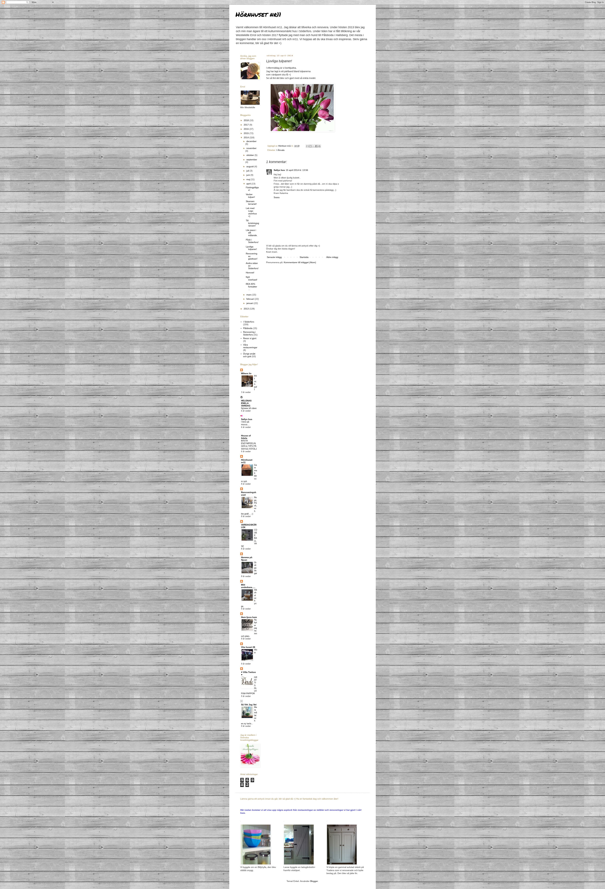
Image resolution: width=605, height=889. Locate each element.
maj (248, 179)
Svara (276, 197)
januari (250, 303)
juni (248, 175)
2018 (246, 120)
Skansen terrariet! (251, 202)
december (251, 141)
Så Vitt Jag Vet (248, 704)
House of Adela (246, 436)
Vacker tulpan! (250, 195)
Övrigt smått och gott (249, 355)
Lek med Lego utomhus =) (251, 212)
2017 (246, 124)
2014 (246, 137)
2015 (246, 133)
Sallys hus (279, 170)
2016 (246, 129)
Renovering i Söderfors (249, 333)
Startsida (304, 257)
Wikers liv (246, 373)
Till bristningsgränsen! (252, 223)
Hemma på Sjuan (246, 558)
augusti (250, 166)
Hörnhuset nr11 (258, 14)
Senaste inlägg (274, 257)
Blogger (314, 881)
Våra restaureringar (250, 346)
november (251, 148)
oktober (250, 155)
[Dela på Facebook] (316, 146)
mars (249, 294)
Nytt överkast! (251, 278)
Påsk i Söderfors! (252, 241)
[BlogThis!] (310, 146)
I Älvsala (280, 150)
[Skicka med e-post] (307, 146)
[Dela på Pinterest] (319, 146)
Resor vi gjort (249, 338)
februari (250, 299)
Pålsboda (247, 328)
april (248, 183)
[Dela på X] (313, 146)
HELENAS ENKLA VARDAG (246, 403)
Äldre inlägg (332, 257)
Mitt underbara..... (248, 586)
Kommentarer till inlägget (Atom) (300, 262)
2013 (246, 308)
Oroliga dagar (255, 568)
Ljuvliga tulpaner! (251, 248)
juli (248, 170)
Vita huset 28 (248, 647)
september (251, 159)
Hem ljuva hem (249, 617)
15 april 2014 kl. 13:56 (297, 170)
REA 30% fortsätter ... (251, 287)
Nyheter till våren (248, 408)
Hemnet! (250, 272)
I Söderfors (248, 321)
